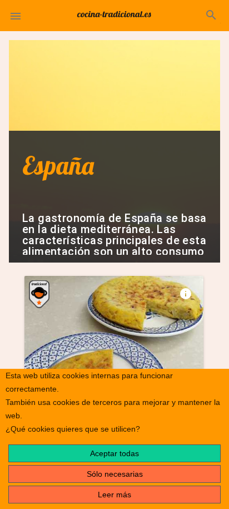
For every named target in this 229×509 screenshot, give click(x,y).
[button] (15, 15)
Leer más (114, 494)
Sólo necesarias (115, 474)
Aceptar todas (114, 453)
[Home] (114, 13)
